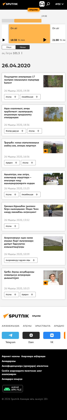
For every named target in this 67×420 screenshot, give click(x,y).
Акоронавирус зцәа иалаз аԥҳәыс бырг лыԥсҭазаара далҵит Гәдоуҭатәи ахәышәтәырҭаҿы (18, 242)
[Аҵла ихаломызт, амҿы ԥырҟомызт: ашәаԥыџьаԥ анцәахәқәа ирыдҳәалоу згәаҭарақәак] (53, 114)
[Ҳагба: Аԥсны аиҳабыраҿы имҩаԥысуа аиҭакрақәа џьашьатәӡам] (53, 277)
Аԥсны (9, 96)
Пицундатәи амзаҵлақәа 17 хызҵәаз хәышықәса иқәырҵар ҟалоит (21, 79)
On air (14, 28)
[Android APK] (13, 389)
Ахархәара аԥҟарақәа (33, 356)
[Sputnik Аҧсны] (11, 5)
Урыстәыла (42, 325)
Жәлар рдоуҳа (12, 130)
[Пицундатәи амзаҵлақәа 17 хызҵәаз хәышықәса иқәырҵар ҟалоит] (53, 81)
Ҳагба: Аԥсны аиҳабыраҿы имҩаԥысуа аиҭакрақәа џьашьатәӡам (19, 274)
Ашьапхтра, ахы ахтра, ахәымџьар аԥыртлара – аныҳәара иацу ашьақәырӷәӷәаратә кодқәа (19, 179)
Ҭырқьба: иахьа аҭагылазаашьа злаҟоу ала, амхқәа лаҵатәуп (21, 144)
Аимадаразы (9, 361)
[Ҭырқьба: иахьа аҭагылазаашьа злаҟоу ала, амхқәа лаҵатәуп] (53, 147)
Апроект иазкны (11, 356)
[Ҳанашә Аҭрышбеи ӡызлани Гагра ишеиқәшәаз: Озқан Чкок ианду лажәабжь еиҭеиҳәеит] (53, 211)
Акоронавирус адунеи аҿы (18, 260)
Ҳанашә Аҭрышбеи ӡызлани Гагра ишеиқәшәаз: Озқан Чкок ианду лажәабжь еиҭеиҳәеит (21, 209)
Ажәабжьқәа (27, 96)
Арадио (9, 162)
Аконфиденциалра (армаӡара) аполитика (25, 366)
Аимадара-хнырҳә (12, 379)
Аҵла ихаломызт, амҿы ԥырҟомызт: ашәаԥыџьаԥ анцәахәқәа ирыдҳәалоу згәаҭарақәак (18, 113)
